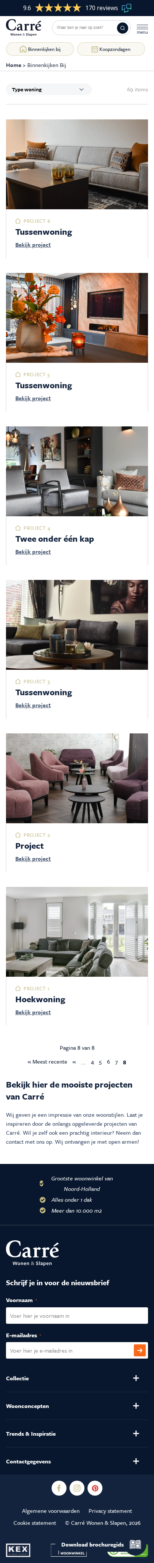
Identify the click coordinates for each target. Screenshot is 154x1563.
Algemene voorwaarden (51, 1510)
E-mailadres (31, 1335)
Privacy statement (110, 1510)
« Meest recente (47, 1061)
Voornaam (29, 1300)
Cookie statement (34, 1522)
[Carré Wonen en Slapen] (29, 27)
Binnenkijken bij (44, 49)
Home (13, 65)
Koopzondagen (114, 49)
